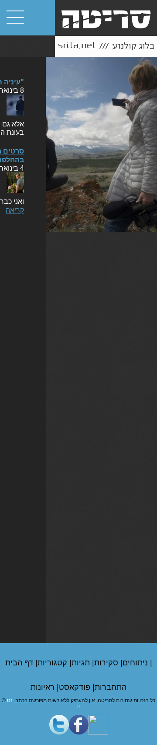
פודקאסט (75, 687)
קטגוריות (53, 662)
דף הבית (20, 662)
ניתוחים (136, 662)
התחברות (110, 687)
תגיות (82, 662)
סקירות (107, 662)
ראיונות (44, 687)
